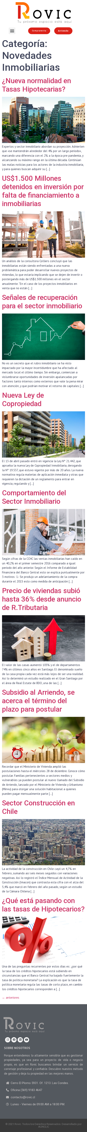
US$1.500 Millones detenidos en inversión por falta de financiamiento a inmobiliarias (43, 191)
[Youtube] (26, 1039)
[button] (12, 31)
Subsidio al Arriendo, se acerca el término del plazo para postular (38, 700)
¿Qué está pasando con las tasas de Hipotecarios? (43, 905)
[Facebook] (14, 1039)
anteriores (10, 997)
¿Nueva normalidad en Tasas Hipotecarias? (36, 85)
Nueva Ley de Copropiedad (23, 399)
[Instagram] (7, 1039)
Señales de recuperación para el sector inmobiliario (42, 301)
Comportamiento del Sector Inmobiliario (34, 497)
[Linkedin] (20, 1039)
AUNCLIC (43, 1126)
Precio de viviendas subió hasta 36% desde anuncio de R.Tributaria (41, 599)
